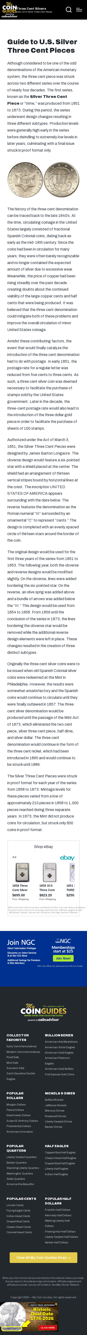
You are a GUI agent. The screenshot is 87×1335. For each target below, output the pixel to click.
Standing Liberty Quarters (23, 1167)
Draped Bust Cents (18, 1221)
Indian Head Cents (18, 1216)
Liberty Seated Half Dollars (61, 1236)
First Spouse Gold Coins (59, 1074)
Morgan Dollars (16, 1104)
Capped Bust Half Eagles (60, 1152)
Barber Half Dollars (56, 1242)
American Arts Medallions (61, 1041)
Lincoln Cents (15, 1205)
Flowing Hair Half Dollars (60, 1231)
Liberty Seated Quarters (21, 1157)
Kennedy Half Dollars (58, 1215)
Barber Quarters (17, 1162)
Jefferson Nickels (55, 1105)
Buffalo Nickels (54, 1099)
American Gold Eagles (59, 1052)
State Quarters (16, 1178)
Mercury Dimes (54, 1110)
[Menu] (79, 9)
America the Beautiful (20, 1184)
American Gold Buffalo (59, 1068)
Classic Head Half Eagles (60, 1158)
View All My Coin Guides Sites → (43, 1258)
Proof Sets (13, 1057)
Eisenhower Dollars (18, 1115)
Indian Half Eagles (56, 1174)
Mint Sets (12, 1062)
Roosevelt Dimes (55, 1116)
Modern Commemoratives (23, 1051)
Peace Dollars (15, 1109)
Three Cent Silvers (31, 8)
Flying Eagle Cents (18, 1210)
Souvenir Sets (15, 1068)
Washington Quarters (20, 1173)
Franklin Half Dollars (57, 1209)
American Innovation (20, 1131)
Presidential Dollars (19, 1126)
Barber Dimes (53, 1126)
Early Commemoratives (21, 1046)
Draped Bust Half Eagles (60, 1163)
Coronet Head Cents (19, 1232)
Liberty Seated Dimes (58, 1121)
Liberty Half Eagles (56, 1168)
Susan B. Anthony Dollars (22, 1120)
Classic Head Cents (19, 1226)
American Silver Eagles (60, 1047)
